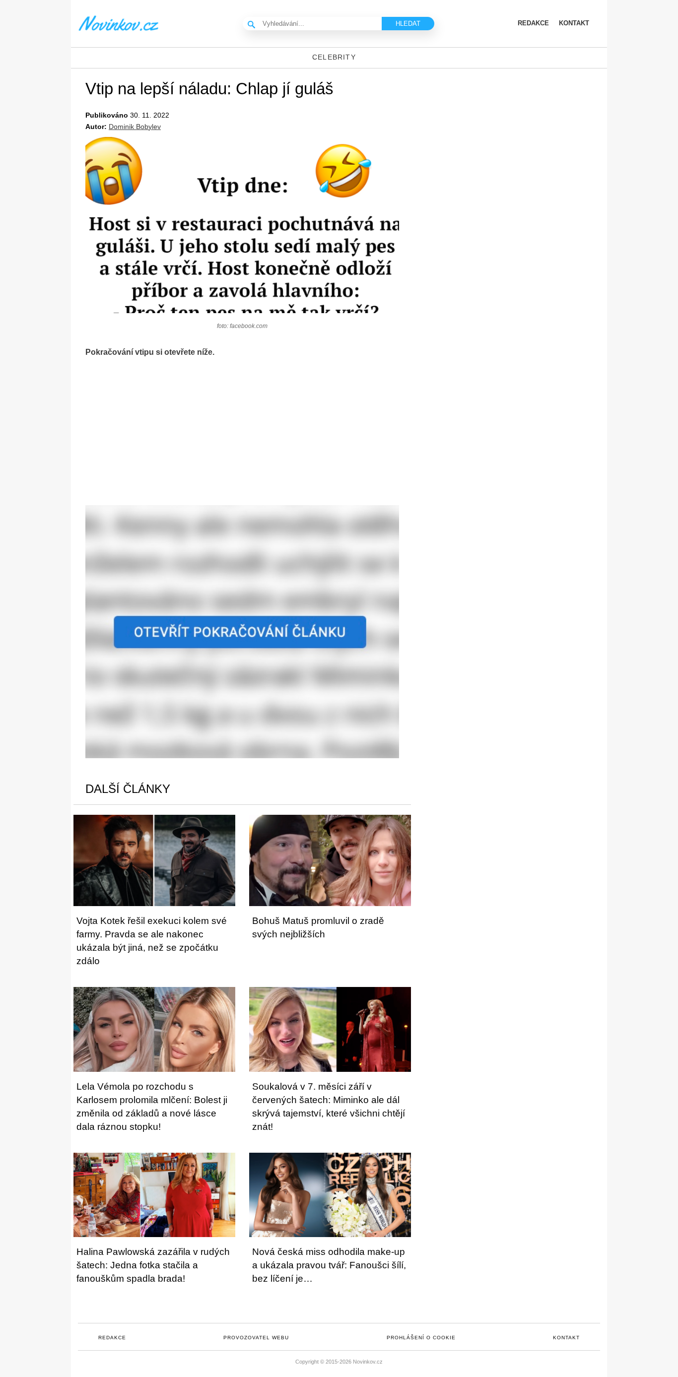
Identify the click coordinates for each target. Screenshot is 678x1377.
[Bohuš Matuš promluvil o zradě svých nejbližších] (330, 860)
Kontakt (566, 1337)
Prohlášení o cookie (421, 1337)
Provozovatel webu (256, 1337)
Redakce (112, 1337)
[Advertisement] (242, 435)
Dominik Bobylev (135, 127)
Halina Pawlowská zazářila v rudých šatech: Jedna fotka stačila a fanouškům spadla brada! (153, 1265)
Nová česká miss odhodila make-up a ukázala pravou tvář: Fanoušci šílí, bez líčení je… (329, 1265)
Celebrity (334, 57)
